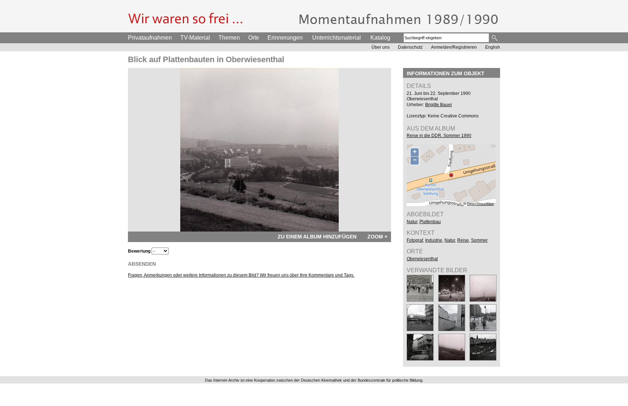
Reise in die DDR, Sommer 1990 (439, 135)
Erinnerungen (285, 38)
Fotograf (415, 240)
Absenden (142, 264)
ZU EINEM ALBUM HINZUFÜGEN (317, 237)
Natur (412, 221)
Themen (229, 38)
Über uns (380, 47)
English (492, 47)
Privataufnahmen (150, 38)
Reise (463, 240)
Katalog (380, 38)
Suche (495, 37)
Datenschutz (410, 47)
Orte (253, 38)
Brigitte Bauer (438, 104)
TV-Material (195, 38)
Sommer (479, 240)
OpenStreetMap (480, 204)
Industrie (433, 240)
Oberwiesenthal (422, 258)
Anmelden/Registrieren (454, 47)
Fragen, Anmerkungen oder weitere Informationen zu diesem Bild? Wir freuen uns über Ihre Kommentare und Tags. (241, 275)
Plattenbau (430, 221)
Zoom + (377, 237)
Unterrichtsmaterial (336, 38)
